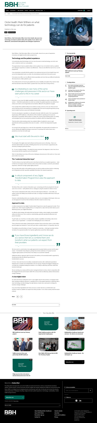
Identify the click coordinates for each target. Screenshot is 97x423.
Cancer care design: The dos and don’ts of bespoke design (76, 99)
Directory (31, 10)
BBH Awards (20, 10)
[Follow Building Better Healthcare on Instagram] (76, 401)
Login (88, 10)
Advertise (56, 413)
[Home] (5, 13)
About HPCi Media (39, 413)
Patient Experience (12, 32)
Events (26, 10)
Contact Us (37, 417)
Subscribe (80, 10)
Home (7, 10)
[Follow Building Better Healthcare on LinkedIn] (80, 401)
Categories (12, 10)
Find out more (8, 405)
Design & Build (81, 338)
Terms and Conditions (59, 415)
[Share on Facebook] (21, 296)
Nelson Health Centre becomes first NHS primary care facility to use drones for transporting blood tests (76, 95)
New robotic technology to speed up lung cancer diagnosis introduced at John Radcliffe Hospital (76, 87)
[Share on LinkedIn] (17, 296)
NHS (84, 56)
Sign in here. (16, 401)
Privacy (56, 417)
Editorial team (39, 10)
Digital (6, 32)
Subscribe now (69, 362)
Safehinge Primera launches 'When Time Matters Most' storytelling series (76, 91)
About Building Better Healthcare (43, 411)
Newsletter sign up (39, 415)
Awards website (58, 411)
